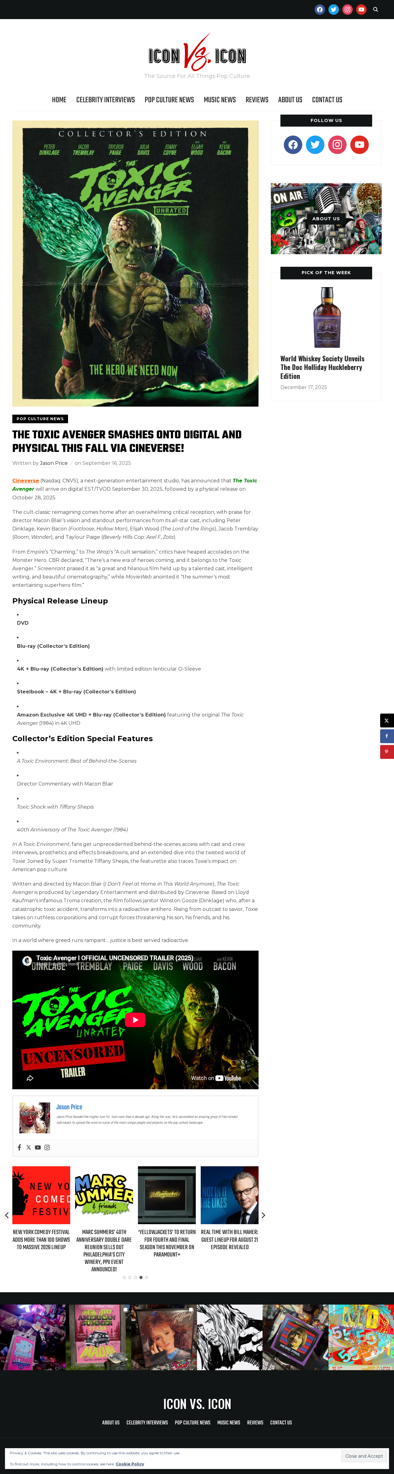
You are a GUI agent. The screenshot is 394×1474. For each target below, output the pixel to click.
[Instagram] (47, 1147)
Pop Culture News (169, 100)
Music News (220, 100)
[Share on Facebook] (387, 736)
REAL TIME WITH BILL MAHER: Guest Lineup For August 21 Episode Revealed (229, 1240)
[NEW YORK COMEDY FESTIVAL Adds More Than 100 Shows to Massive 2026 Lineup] (41, 1170)
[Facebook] (19, 1147)
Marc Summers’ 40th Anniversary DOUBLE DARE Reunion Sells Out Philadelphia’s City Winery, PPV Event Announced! (104, 1251)
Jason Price (54, 463)
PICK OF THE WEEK (326, 272)
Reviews (257, 100)
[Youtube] (38, 1147)
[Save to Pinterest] (387, 752)
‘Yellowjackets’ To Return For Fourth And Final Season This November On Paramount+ (167, 1244)
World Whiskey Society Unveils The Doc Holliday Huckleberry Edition (322, 367)
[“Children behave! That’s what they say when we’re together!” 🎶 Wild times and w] (164, 1337)
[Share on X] (387, 720)
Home (59, 100)
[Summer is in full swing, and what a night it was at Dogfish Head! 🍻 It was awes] (98, 1337)
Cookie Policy (130, 1464)
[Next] (263, 1215)
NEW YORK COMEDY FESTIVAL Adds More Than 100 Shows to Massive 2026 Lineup (41, 1240)
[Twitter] (29, 1147)
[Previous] (7, 1215)
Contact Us (327, 100)
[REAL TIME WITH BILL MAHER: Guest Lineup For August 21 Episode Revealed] (230, 1170)
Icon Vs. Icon (197, 1403)
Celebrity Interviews (105, 100)
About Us (290, 100)
